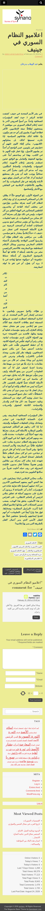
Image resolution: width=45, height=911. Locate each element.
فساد (32, 764)
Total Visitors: (28, 875)
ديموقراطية (23, 758)
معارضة (23, 764)
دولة (9, 753)
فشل (28, 764)
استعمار (20, 728)
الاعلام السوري (31, 543)
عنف (13, 762)
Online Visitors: (32, 858)
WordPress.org (33, 794)
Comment (37, 647)
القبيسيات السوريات (31, 821)
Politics (39, 30)
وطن (12, 764)
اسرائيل (15, 728)
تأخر (28, 749)
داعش (14, 752)
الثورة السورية (29, 736)
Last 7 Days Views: (26, 868)
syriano (22, 906)
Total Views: (28, 871)
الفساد (30, 740)
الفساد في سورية (11, 740)
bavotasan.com (35, 909)
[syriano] (17, 15)
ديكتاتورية (33, 757)
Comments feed (33, 791)
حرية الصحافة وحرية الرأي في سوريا (28, 555)
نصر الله (17, 764)
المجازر (38, 745)
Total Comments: (27, 885)
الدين (16, 737)
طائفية (22, 761)
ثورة (23, 749)
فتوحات (9, 761)
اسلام (9, 727)
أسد (37, 728)
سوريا (10, 757)
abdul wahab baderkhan (14, 54)
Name (39, 673)
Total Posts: (29, 881)
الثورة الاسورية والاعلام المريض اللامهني (27, 547)
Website (38, 686)
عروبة (17, 762)
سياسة (36, 761)
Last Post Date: (18, 891)
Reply (36, 617)
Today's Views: (32, 861)
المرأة (33, 745)
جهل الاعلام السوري (18, 551)
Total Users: (29, 888)
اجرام (34, 728)
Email (39, 680)
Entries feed (34, 787)
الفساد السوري (21, 740)
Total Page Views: (30, 878)
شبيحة (30, 761)
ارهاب (26, 728)
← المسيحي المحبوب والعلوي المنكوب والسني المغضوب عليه (12, 571)
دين (16, 757)
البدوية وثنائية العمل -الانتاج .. (28, 831)
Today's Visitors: (31, 865)
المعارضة (25, 744)
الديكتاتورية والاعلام (35, 551)
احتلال (30, 728)
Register (36, 781)
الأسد (24, 732)
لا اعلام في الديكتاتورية (33, 558)
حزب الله (22, 753)
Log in (37, 784)
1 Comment (38, 55)
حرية (29, 753)
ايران (16, 744)
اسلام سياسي (33, 732)
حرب (15, 749)
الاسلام (18, 732)
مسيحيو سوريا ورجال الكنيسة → (33, 570)
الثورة (12, 732)
